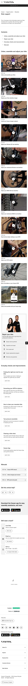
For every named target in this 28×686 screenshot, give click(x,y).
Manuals (6, 45)
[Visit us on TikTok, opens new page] (17, 627)
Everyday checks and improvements (14, 42)
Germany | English (8, 682)
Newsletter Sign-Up (8, 620)
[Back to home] (9, 2)
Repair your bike (8, 39)
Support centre (9, 12)
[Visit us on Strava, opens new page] (13, 627)
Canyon (2, 12)
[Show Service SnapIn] (26, 343)
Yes (5, 492)
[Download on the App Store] (5, 510)
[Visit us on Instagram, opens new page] (6, 627)
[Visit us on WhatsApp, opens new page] (21, 627)
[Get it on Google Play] (16, 510)
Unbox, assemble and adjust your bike (14, 36)
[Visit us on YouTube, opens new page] (10, 627)
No (12, 492)
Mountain (17, 12)
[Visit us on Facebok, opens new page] (2, 627)
